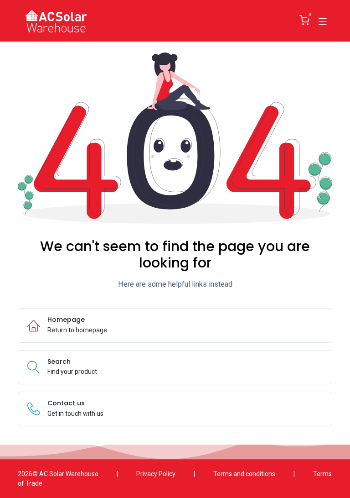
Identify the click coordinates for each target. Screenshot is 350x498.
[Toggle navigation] (322, 20)
